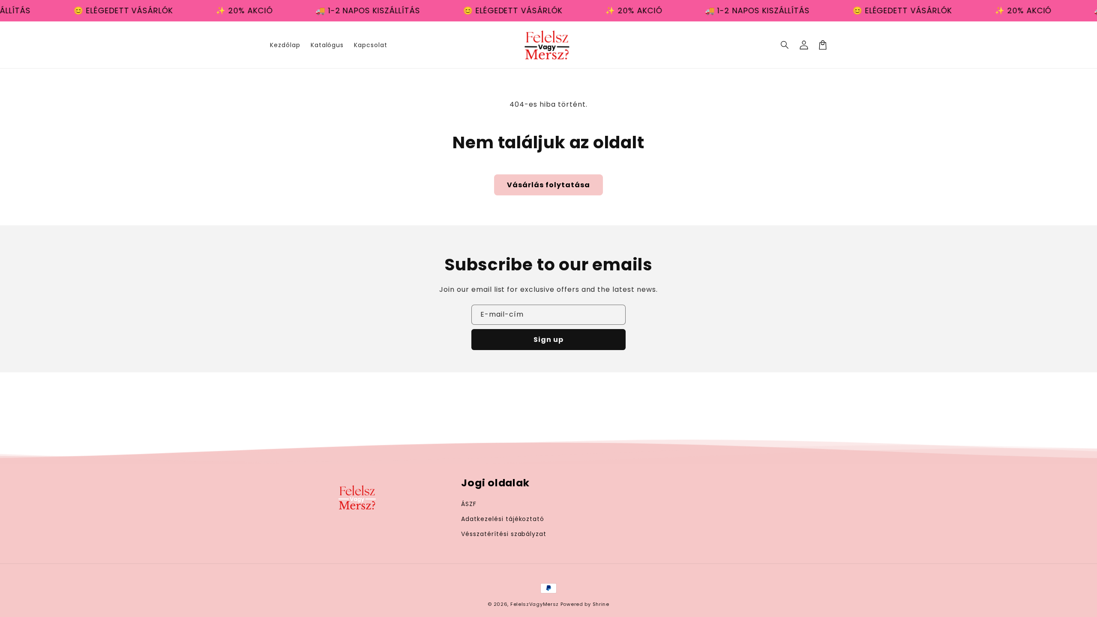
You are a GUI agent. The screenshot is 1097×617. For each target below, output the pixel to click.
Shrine (601, 604)
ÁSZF (469, 504)
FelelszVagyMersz (534, 604)
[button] (785, 45)
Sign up (548, 339)
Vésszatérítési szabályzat (503, 534)
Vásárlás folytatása (548, 185)
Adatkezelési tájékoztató (502, 519)
